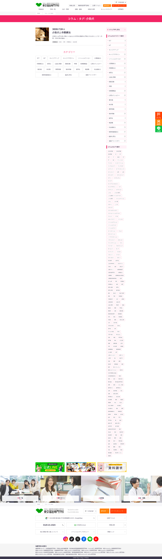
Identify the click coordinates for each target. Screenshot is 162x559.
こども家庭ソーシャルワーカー (114, 195)
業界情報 (58, 69)
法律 (109, 390)
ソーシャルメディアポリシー (80, 532)
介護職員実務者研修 (112, 278)
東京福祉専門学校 (119, 381)
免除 (109, 296)
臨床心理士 (68, 75)
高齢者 (109, 455)
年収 (109, 346)
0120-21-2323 (49, 525)
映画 (120, 375)
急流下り (121, 358)
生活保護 (110, 399)
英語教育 (110, 435)
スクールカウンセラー (112, 210)
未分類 (48, 69)
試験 (121, 435)
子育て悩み (110, 334)
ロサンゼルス (111, 257)
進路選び (115, 443)
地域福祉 (120, 316)
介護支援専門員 (111, 272)
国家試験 (68, 63)
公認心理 (118, 302)
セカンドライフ (111, 219)
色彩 (120, 429)
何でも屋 (110, 281)
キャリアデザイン (68, 58)
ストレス (110, 216)
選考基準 (122, 443)
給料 (109, 417)
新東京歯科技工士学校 (58, 554)
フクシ (121, 242)
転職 (109, 440)
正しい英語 (121, 384)
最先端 (40, 69)
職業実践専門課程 (83, 5)
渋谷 (121, 390)
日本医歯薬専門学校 (51, 548)
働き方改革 (121, 293)
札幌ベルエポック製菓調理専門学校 (44, 550)
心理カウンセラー (96, 63)
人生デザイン (120, 263)
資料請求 (106, 5)
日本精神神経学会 (112, 375)
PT (108, 160)
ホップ (117, 248)
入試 (117, 299)
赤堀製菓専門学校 (58, 550)
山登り (121, 343)
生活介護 (118, 396)
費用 (115, 437)
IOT (109, 157)
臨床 (120, 420)
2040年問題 (118, 151)
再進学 (117, 304)
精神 (122, 408)
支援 (122, 364)
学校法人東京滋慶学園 (62, 548)
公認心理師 (58, 63)
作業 (116, 281)
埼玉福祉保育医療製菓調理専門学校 (78, 548)
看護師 (109, 402)
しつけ (116, 204)
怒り (115, 358)
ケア (120, 186)
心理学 (109, 358)
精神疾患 (120, 411)
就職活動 (115, 343)
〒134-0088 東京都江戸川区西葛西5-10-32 (65, 518)
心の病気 (110, 352)
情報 (114, 361)
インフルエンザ (111, 166)
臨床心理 (110, 423)
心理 (116, 352)
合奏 (115, 310)
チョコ (120, 231)
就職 (109, 343)
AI (115, 154)
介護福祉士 (97, 58)
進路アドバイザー (91, 75)
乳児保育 (110, 260)
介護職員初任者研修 (119, 275)
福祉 (117, 408)
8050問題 (110, 154)
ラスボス (119, 251)
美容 (114, 417)
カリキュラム (117, 177)
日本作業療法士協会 (112, 373)
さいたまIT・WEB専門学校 (95, 548)
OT (123, 157)
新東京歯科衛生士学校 (71, 554)
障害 (109, 446)
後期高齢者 (118, 349)
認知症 (109, 437)
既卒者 (121, 370)
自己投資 (117, 426)
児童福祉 (120, 296)
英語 (115, 432)
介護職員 (110, 275)
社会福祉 (119, 405)
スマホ (116, 216)
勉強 (123, 304)
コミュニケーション (120, 198)
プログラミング (119, 245)
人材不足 (117, 260)
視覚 (116, 435)
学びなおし (118, 334)
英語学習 (121, 432)
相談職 (87, 69)
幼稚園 (121, 346)
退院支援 (120, 440)
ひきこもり (120, 239)
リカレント (110, 254)
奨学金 (109, 328)
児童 (114, 296)
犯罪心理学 (115, 393)
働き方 (114, 293)
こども (109, 192)
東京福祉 (110, 381)
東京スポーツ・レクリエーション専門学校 (94, 552)
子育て (118, 331)
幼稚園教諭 (83, 63)
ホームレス (110, 248)
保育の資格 (110, 287)
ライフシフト (111, 251)
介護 (115, 266)
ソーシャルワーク (112, 228)
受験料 (109, 310)
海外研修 (68, 69)
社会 (115, 402)
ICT (38, 58)
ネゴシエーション (112, 234)
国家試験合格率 (111, 313)
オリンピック (111, 171)
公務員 (122, 299)
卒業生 (120, 307)
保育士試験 (110, 290)
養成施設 (110, 452)
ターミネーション (112, 231)
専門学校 (120, 337)
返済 (114, 440)
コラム (109, 201)
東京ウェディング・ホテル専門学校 (87, 554)
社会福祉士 (97, 69)
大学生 (118, 325)
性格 (109, 361)
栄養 (109, 384)
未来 (114, 378)
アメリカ (110, 163)
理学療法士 (110, 396)
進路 (109, 443)
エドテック (110, 168)
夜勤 (115, 319)
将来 (115, 340)
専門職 (109, 340)
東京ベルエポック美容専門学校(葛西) (44, 552)
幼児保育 (115, 346)
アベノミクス (120, 160)
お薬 (118, 171)
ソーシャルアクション (112, 222)
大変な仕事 (121, 319)
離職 (114, 446)
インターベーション (119, 163)
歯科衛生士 (118, 387)
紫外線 (115, 414)
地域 (114, 316)
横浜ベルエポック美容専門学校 (62, 552)
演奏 (109, 393)
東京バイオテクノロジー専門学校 (43, 554)
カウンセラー (111, 174)
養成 (121, 449)
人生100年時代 (111, 263)
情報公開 (72, 5)
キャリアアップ (54, 58)
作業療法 (122, 281)
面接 (119, 446)
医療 (115, 307)
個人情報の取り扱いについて (49, 532)
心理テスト (121, 355)
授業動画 (116, 364)
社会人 (120, 402)
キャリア (110, 180)
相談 (116, 399)
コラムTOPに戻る (114, 29)
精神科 (109, 414)
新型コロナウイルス (112, 370)
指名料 (109, 364)
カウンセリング (120, 174)
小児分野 (121, 340)
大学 (109, 322)
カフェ (109, 177)
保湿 (117, 284)
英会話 (109, 432)
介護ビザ (121, 266)
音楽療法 (115, 449)
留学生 (78, 69)
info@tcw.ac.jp (81, 525)
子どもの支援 (111, 331)
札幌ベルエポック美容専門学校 (89, 550)
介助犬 (109, 266)
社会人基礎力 (111, 405)
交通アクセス (96, 5)
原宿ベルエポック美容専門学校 (72, 550)
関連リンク (111, 532)
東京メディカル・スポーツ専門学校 (115, 552)
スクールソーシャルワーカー (114, 213)
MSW (118, 157)
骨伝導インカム (118, 452)
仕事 (121, 278)
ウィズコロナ (121, 166)
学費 (75, 63)
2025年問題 (110, 151)
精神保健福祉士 (46, 75)
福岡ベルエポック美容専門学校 (106, 550)
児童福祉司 (110, 299)
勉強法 (109, 307)
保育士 (49, 63)
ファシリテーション (112, 242)
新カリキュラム (116, 367)
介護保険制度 (120, 269)
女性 (115, 328)
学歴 (109, 337)
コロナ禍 (116, 201)
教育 (109, 367)
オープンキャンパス (119, 5)
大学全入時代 (111, 325)
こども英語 (110, 198)
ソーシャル (120, 219)
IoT (44, 58)
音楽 (109, 449)
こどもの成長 (117, 192)
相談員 (121, 399)
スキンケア (110, 207)
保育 (122, 284)
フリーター (110, 245)
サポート (110, 204)
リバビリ (118, 254)
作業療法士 (40, 63)
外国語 (109, 319)
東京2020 (120, 378)
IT (113, 157)
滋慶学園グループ (39, 548)
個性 (109, 293)
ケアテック (110, 189)
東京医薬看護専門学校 (77, 552)
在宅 (109, 316)
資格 (120, 437)
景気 (109, 378)
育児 (119, 417)
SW (113, 160)
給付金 (121, 414)
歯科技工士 (110, 387)
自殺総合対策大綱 (112, 429)
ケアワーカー (119, 189)
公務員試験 (110, 302)
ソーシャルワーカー (84, 58)
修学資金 (118, 290)
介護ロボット (111, 269)
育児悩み (110, 420)
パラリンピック (111, 239)
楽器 (114, 384)
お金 (123, 171)
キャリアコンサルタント (113, 183)
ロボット (119, 257)
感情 (119, 361)
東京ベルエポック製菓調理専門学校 (112, 548)
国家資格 (120, 313)
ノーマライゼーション (112, 236)
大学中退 (115, 322)
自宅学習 (110, 426)
